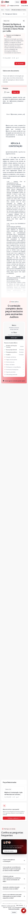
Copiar (7, 92)
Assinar (24, 2)
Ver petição (21, 63)
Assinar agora (14, 337)
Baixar (14, 92)
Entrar (17, 2)
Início (2, 9)
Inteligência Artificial (14, 5)
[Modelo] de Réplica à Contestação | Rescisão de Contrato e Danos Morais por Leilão (19, 9)
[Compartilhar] (23, 20)
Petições (3, 5)
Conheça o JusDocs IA (13, 818)
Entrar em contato (9, 851)
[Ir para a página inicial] (5, 2)
